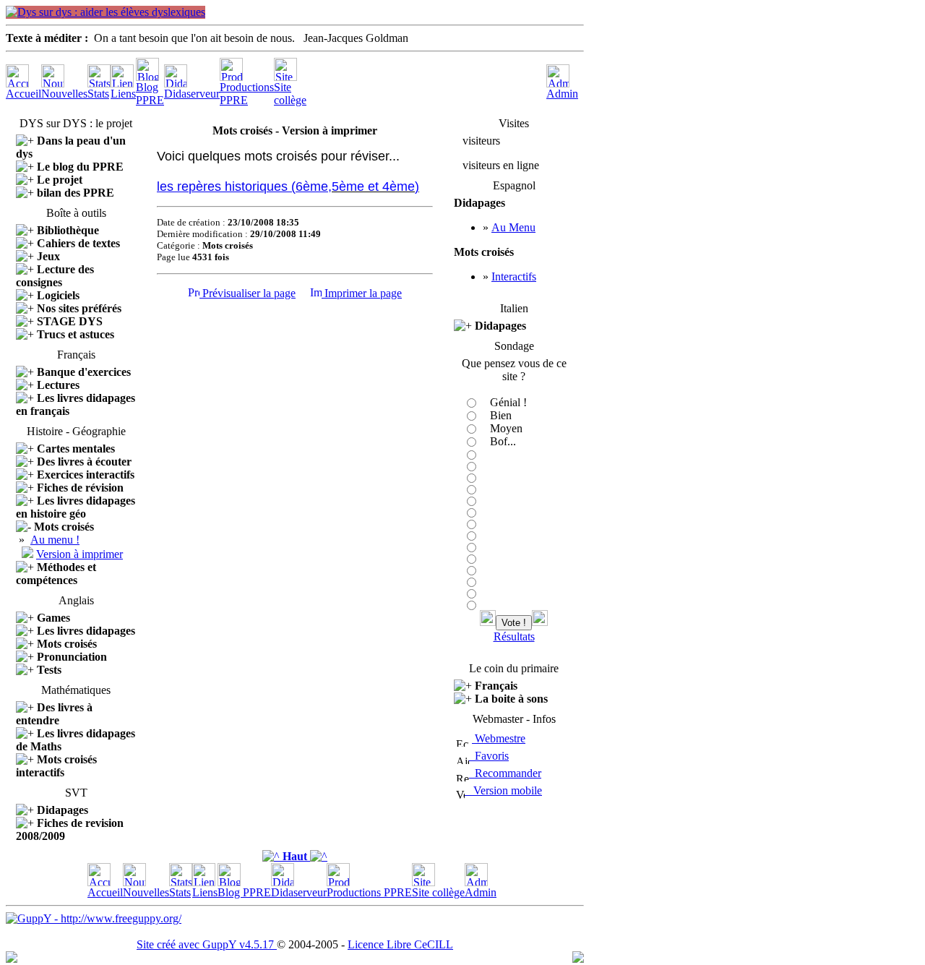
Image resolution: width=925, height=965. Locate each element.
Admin (562, 93)
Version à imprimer (79, 554)
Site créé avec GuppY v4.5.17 (207, 944)
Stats (98, 93)
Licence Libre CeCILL (400, 944)
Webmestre (498, 738)
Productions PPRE (247, 93)
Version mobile (503, 790)
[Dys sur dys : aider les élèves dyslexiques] (105, 12)
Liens (123, 93)
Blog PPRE (150, 93)
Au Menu (513, 227)
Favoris (489, 756)
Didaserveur (192, 93)
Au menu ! (54, 539)
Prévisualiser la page (247, 293)
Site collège (290, 93)
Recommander (505, 773)
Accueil (23, 93)
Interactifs (513, 276)
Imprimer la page (362, 293)
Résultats (514, 636)
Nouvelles (64, 93)
